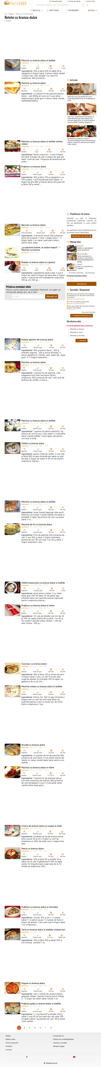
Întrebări (73, 10)
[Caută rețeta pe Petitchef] (83, 5)
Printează (91, 273)
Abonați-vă (51, 296)
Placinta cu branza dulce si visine (37, 767)
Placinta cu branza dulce (33, 83)
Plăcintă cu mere (76, 332)
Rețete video (10, 1039)
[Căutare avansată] (87, 5)
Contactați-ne (58, 1036)
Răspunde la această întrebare (76, 299)
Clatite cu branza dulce (32, 443)
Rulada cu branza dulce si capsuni (38, 262)
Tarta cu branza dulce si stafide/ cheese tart (43, 929)
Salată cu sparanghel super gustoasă (85, 249)
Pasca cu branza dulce (32, 848)
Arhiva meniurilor (77, 273)
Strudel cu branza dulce (33, 745)
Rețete (36, 10)
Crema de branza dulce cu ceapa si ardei (41, 826)
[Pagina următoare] (45, 1028)
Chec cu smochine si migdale (85, 267)
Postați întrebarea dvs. (82, 316)
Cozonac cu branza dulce (34, 664)
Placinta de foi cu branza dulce (36, 524)
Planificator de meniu (80, 236)
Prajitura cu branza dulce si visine (37, 605)
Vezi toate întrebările (88, 312)
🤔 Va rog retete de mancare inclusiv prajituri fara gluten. (80, 307)
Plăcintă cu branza (77, 329)
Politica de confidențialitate (63, 1039)
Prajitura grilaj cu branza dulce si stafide (41, 1003)
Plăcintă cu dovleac (77, 336)
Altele (91, 10)
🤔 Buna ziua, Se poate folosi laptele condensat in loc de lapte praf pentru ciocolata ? (81, 295)
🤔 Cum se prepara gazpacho (78, 302)
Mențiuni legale (58, 1046)
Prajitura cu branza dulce (33, 166)
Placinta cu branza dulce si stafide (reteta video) (42, 142)
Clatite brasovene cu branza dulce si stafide (43, 583)
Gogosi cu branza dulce (33, 983)
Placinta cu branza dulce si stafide (38, 60)
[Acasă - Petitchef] (6, 14)
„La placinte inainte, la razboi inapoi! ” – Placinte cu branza (40, 248)
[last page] (51, 1028)
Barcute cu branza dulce (33, 225)
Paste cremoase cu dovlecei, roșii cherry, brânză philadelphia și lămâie (85, 259)
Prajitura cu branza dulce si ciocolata (39, 907)
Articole (54, 10)
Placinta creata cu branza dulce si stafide (41, 686)
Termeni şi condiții (60, 1043)
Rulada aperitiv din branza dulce (37, 339)
